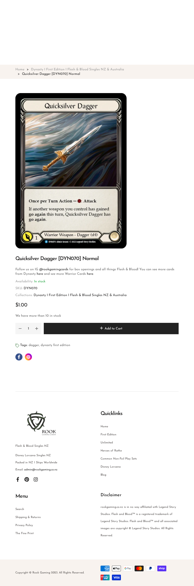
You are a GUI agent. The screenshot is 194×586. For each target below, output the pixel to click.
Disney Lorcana (111, 466)
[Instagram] (35, 479)
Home (104, 426)
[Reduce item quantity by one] (20, 328)
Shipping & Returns (28, 517)
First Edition (108, 434)
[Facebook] (17, 479)
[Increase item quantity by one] (36, 328)
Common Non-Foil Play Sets (119, 458)
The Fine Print (24, 533)
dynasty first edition (55, 345)
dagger (34, 345)
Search (19, 509)
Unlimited (107, 442)
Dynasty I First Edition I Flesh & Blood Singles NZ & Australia (80, 295)
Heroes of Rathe (111, 450)
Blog (103, 474)
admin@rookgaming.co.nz (40, 469)
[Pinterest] (26, 479)
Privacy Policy (24, 525)
